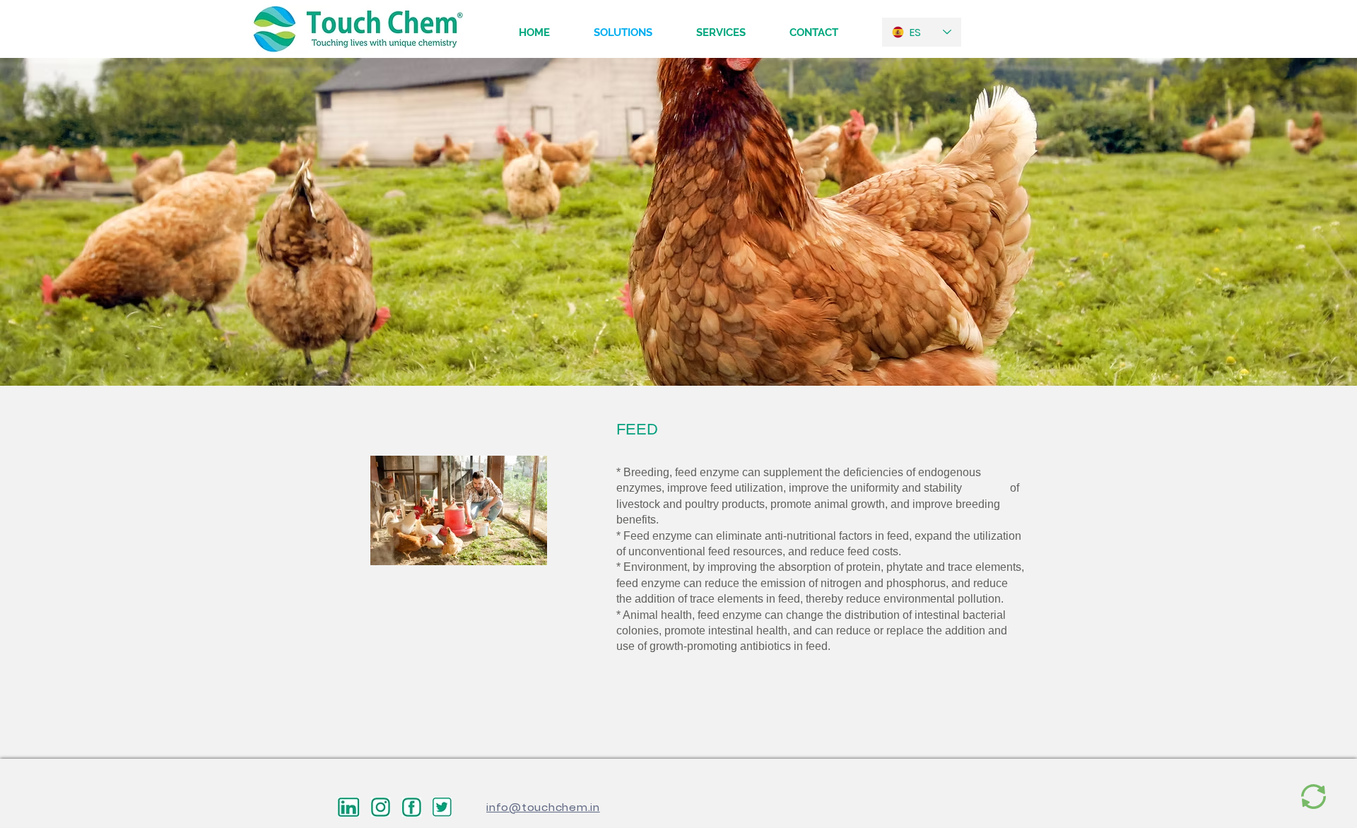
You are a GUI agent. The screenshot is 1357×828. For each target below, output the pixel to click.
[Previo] (78, 222)
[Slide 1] (679, 358)
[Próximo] (1279, 222)
